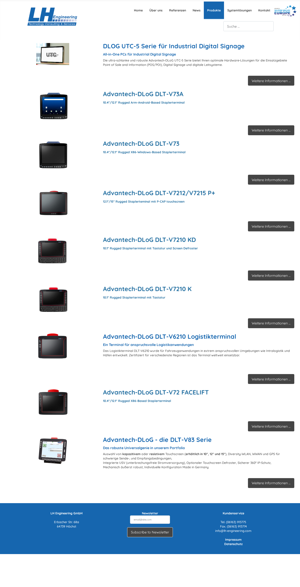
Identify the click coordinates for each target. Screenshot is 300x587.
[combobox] (248, 26)
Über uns (156, 10)
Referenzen (177, 10)
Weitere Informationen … (271, 81)
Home (138, 10)
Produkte (214, 10)
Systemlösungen (239, 10)
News (197, 10)
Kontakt (264, 10)
